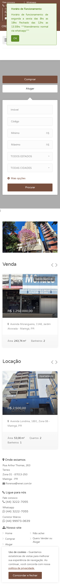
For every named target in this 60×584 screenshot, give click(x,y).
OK (15, 38)
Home (8, 533)
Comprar (30, 79)
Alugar (30, 88)
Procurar (30, 187)
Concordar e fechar (25, 575)
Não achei (38, 533)
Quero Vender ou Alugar (42, 540)
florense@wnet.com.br (18, 483)
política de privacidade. (21, 568)
